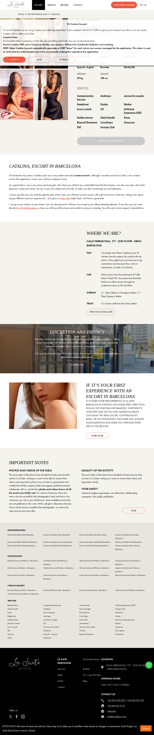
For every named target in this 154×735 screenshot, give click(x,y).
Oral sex (11, 634)
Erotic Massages (85, 609)
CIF (102, 109)
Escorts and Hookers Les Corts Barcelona (57, 542)
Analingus (105, 95)
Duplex (104, 104)
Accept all (14, 59)
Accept (146, 728)
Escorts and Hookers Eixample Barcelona (93, 545)
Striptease (47, 609)
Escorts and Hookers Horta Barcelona (128, 542)
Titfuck (10, 638)
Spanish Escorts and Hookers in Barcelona (94, 560)
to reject (64, 59)
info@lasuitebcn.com (116, 716)
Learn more (97, 435)
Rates (60, 675)
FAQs (133, 510)
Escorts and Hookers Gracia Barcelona (21, 545)
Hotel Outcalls (107, 117)
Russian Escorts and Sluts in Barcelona (21, 575)
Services (51, 5)
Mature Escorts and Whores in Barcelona (130, 590)
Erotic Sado (83, 620)
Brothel (86, 669)
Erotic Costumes (49, 612)
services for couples (134, 95)
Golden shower (85, 117)
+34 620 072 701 (135, 700)
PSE (79, 127)
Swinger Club (107, 127)
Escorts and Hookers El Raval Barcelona (57, 545)
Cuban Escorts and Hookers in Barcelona (93, 575)
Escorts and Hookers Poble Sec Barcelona (22, 542)
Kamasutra (47, 630)
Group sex (129, 122)
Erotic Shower (84, 612)
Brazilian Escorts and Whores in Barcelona (23, 560)
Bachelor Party (13, 605)
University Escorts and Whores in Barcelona (23, 594)
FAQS (60, 681)
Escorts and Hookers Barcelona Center (93, 535)
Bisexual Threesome (87, 122)
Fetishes (128, 104)
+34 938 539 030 (116, 700)
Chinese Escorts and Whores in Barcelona (94, 568)
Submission (119, 612)
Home (21, 14)
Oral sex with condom (51, 627)
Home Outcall (84, 605)
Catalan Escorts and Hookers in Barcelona (58, 568)
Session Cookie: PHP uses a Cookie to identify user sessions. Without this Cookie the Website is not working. (58, 44)
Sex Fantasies (84, 623)
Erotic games (119, 630)
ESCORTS (38, 5)
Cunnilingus (106, 122)
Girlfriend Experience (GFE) (133, 110)
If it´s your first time (92, 675)
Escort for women (14, 623)
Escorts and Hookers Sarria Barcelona (56, 535)
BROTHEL (65, 5)
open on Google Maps (100, 311)
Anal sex (82, 630)
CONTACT (77, 5)
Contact (61, 687)
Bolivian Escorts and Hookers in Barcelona (130, 575)
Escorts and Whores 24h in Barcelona (56, 590)
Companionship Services (85, 97)
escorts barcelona (37, 14)
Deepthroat (83, 104)
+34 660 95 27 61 (116, 705)
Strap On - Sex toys (50, 634)
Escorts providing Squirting (124, 620)
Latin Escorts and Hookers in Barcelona (21, 568)
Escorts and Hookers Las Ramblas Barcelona (94, 542)
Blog (85, 681)
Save (39, 59)
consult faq (77, 365)
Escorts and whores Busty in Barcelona (93, 590)
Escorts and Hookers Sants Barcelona (21, 535)
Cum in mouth (84, 109)
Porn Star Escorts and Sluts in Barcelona (22, 590)
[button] (148, 665)
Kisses (127, 117)
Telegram (111, 711)
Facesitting (47, 638)
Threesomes (119, 634)
